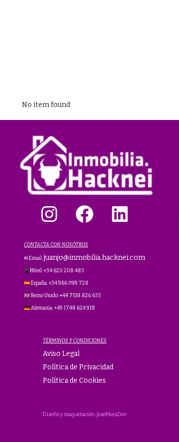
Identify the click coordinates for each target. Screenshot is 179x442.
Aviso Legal (61, 353)
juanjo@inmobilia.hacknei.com (94, 257)
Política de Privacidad (78, 367)
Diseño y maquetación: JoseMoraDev (84, 414)
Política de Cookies (74, 380)
